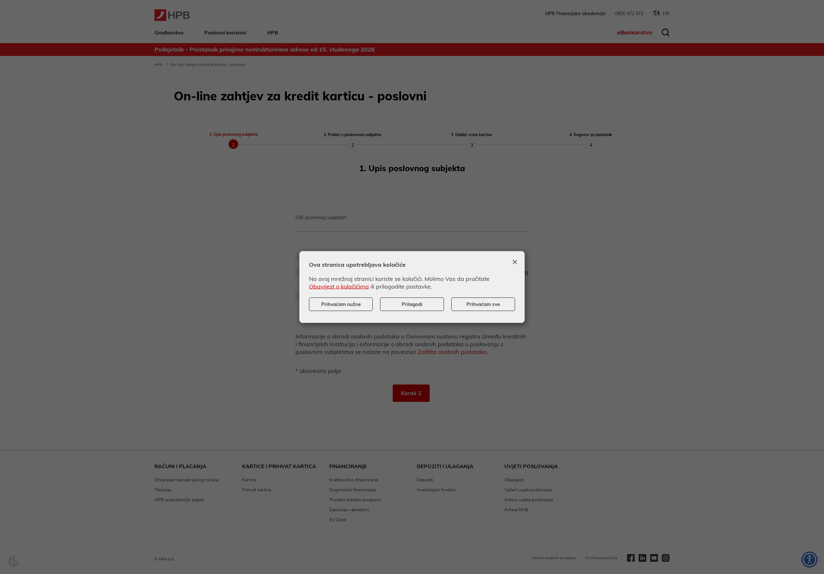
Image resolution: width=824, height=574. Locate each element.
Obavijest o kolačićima (339, 286)
